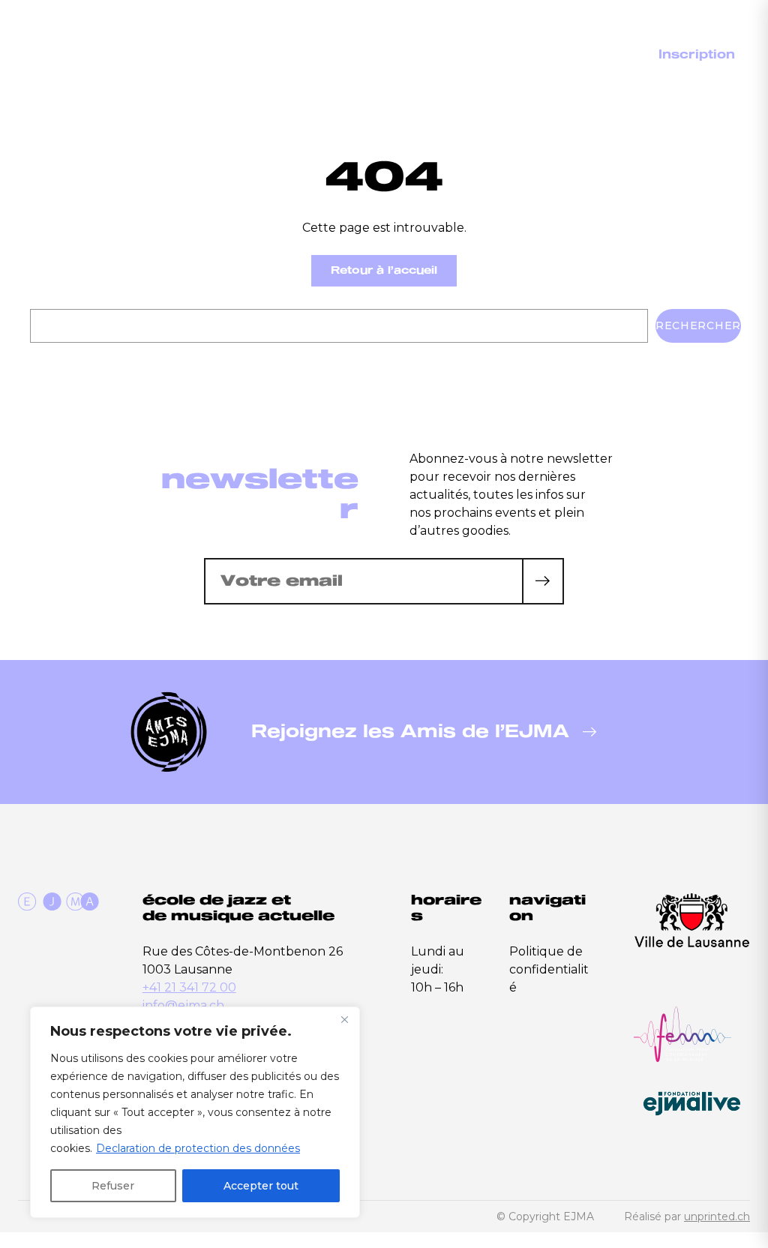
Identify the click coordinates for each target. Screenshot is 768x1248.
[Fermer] (344, 1019)
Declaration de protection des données (198, 1148)
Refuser (113, 1185)
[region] (195, 1112)
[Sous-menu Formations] (546, 55)
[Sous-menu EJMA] (436, 55)
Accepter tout (261, 1185)
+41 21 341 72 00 (189, 987)
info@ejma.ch (183, 1005)
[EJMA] (86, 79)
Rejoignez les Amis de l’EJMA (410, 732)
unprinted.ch (717, 1216)
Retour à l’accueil (384, 270)
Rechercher (698, 325)
